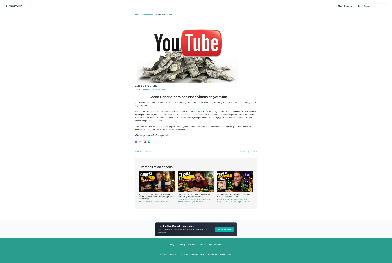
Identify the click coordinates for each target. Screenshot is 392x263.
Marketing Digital (189, 202)
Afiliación (218, 244)
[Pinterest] (145, 141)
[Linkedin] (149, 141)
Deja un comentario (145, 201)
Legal (210, 244)
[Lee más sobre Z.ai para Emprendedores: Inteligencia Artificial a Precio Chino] (235, 181)
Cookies (202, 244)
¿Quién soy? (181, 244)
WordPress (199, 202)
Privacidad (192, 244)
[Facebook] (136, 141)
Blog (200, 111)
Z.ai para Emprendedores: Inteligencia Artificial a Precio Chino (234, 195)
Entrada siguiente (248, 152)
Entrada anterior (143, 152)
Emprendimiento (143, 90)
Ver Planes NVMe (224, 229)
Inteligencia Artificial (223, 202)
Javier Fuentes (226, 254)
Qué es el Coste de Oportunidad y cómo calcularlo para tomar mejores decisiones (155, 196)
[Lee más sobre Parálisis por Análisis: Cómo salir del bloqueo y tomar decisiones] (196, 181)
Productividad (196, 199)
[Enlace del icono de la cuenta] (358, 6)
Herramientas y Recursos (239, 199)
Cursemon (13, 6)
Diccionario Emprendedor (161, 201)
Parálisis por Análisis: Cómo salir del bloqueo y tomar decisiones (194, 195)
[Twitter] (140, 141)
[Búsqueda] (387, 6)
